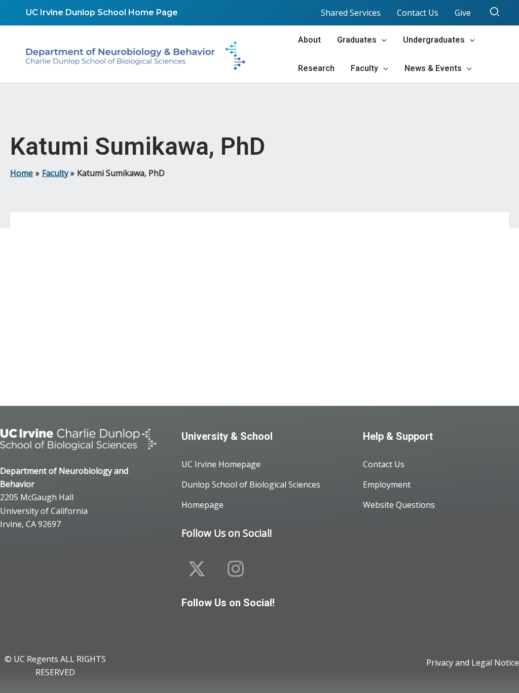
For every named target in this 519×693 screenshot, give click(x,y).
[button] (495, 12)
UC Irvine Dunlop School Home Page (102, 12)
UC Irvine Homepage (221, 464)
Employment (387, 484)
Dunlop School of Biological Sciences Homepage (250, 494)
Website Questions (399, 504)
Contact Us (383, 464)
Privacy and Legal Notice (472, 662)
